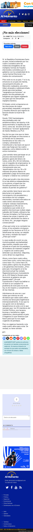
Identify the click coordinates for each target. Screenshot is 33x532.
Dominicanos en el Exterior (12, 505)
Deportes (25, 21)
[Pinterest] (17, 338)
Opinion (6, 513)
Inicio (3, 21)
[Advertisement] (16, 372)
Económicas (7, 501)
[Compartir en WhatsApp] (11, 38)
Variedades (7, 516)
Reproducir (8, 46)
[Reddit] (11, 338)
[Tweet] (17, 38)
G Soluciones (30, 531)
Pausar (17, 46)
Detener (24, 46)
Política (19, 21)
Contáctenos (8, 524)
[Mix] (24, 338)
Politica (6, 497)
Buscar (29, 25)
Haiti (5, 511)
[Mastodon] (21, 338)
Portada (6, 495)
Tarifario (6, 522)
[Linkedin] (14, 338)
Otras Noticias (11, 21)
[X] (7, 338)
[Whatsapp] (28, 338)
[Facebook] (4, 338)
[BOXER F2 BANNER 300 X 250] (16, 457)
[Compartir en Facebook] (14, 38)
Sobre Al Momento (9, 526)
